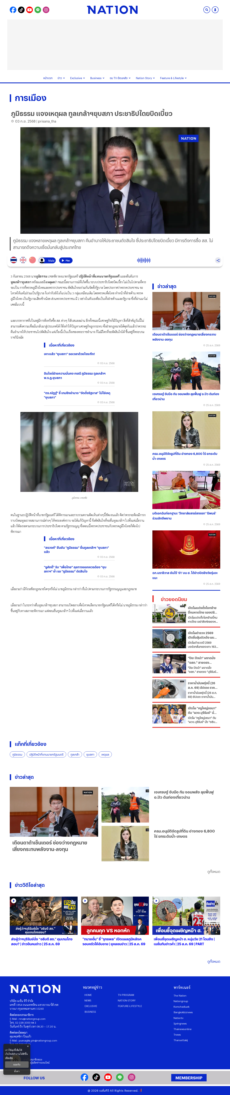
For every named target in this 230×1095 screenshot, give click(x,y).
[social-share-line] (38, 10)
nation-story (127, 1000)
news (88, 1000)
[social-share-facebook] (13, 10)
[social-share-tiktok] (21, 10)
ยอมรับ (16, 1064)
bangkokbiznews (183, 1012)
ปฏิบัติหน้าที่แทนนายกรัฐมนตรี (46, 754)
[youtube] (108, 1080)
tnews (177, 1034)
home (88, 995)
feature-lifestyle (130, 1006)
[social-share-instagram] (46, 10)
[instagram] (131, 1080)
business (90, 1011)
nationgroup (181, 1001)
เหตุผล (105, 754)
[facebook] (84, 1080)
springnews (180, 1023)
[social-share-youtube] (29, 10)
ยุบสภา (90, 754)
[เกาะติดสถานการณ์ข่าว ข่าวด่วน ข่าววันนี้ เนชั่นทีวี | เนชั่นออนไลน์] (112, 10)
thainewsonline (183, 1029)
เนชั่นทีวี (104, 1090)
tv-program (126, 995)
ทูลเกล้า (75, 754)
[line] (120, 1080)
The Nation (180, 995)
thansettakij (181, 1040)
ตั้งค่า (17, 1071)
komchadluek (181, 1006)
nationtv (178, 1018)
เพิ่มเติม (9, 1057)
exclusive (91, 1006)
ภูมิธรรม (17, 754)
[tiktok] (96, 1080)
